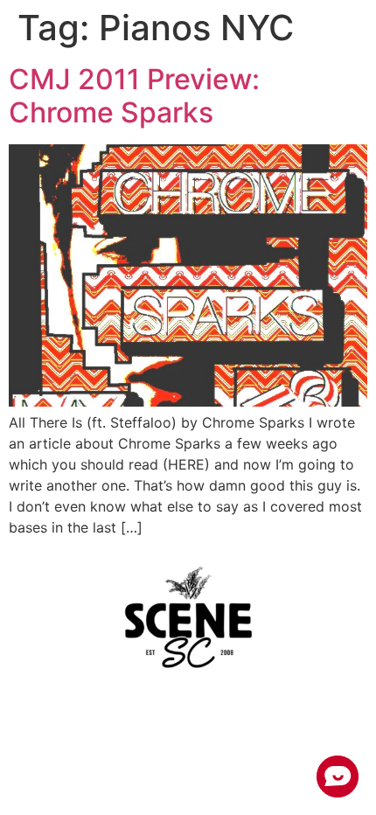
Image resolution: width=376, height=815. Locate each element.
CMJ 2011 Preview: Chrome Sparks (134, 95)
